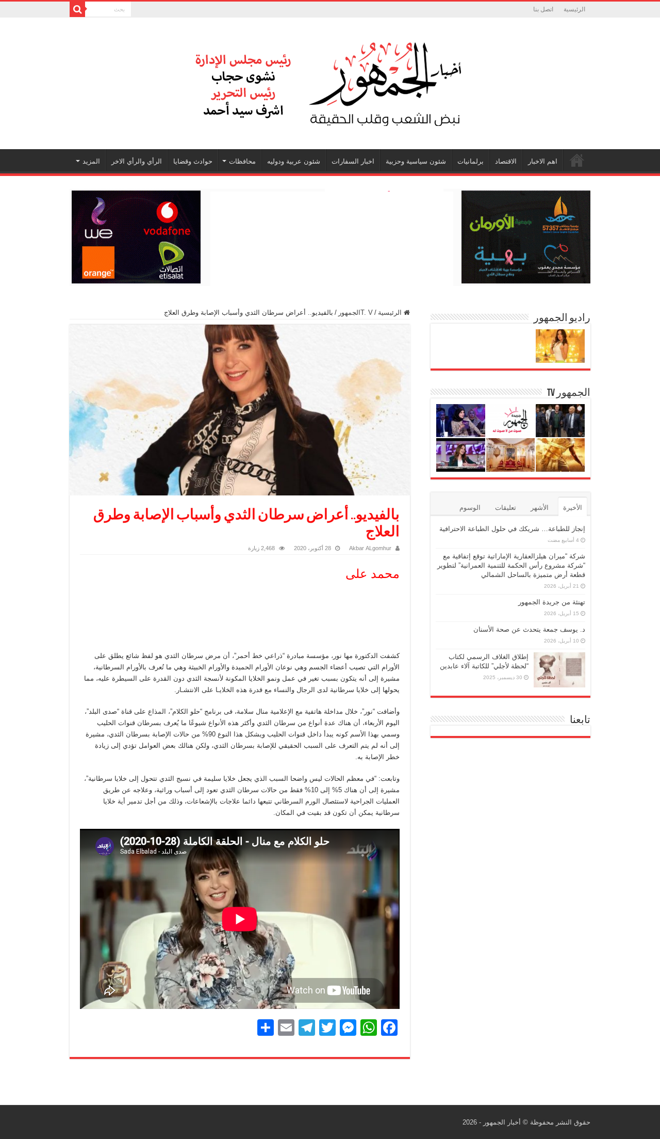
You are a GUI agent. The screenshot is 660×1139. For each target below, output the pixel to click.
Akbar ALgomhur (370, 548)
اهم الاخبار (542, 161)
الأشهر (540, 507)
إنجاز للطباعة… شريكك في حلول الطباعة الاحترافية (512, 529)
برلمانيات (470, 161)
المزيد (91, 161)
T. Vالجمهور (355, 312)
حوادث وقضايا (192, 161)
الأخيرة (572, 507)
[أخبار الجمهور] (330, 81)
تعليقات (505, 507)
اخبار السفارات (353, 161)
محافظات (242, 161)
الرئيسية (574, 9)
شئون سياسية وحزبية (416, 161)
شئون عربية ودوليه (293, 161)
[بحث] (77, 9)
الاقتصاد (506, 161)
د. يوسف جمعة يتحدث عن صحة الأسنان (529, 629)
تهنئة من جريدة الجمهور (551, 602)
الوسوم (470, 507)
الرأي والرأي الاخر (136, 161)
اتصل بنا (543, 9)
